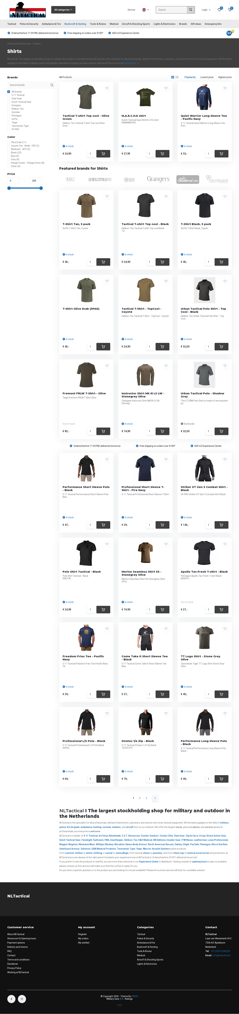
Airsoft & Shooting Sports (136, 24)
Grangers (16, 105)
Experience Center (149, 861)
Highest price (225, 77)
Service (131, 9)
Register (82, 934)
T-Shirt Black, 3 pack (196, 224)
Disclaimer (12, 964)
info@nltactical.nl (222, 955)
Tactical (11, 24)
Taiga (14, 122)
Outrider (15, 112)
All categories (62, 9)
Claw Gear (16, 98)
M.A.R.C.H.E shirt (134, 115)
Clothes (37, 43)
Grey (15, 159)
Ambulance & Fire (51, 24)
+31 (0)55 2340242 (220, 951)
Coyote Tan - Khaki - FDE (25, 145)
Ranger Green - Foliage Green (27, 163)
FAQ (9, 951)
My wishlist (83, 942)
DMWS (135, 996)
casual (109, 853)
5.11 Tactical (17, 95)
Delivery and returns (17, 947)
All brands (16, 91)
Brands (183, 24)
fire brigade (73, 827)
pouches (157, 853)
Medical (114, 24)
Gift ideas (196, 24)
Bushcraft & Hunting (75, 24)
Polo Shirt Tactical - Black (82, 571)
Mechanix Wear (87, 844)
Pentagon (16, 115)
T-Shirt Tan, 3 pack (76, 224)
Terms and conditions (18, 959)
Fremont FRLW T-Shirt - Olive (84, 393)
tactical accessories (198, 853)
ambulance (86, 827)
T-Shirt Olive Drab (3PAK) (81, 308)
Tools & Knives (98, 24)
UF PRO (15, 129)
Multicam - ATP (20, 149)
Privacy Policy (14, 968)
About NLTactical (15, 934)
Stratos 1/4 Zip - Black (138, 741)
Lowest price (206, 77)
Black (16, 152)
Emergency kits (213, 24)
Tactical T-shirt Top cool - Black (145, 224)
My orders (83, 938)
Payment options (16, 942)
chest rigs (178, 853)
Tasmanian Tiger (20, 126)
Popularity (190, 77)
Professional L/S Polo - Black (84, 741)
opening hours (200, 861)
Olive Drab (18, 142)
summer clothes (74, 853)
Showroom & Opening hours (21, 938)
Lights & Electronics (164, 24)
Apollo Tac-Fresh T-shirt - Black (204, 571)
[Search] (191, 10)
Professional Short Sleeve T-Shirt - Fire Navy (143, 489)
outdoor (116, 827)
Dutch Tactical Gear (21, 102)
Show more (130, 63)
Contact (11, 955)
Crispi (202, 835)
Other (15, 166)
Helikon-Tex (17, 108)
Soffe (14, 119)
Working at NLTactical (18, 972)
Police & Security (29, 24)
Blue (15, 156)
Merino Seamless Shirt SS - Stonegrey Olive (141, 573)
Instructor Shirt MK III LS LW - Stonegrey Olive (143, 395)
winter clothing (94, 853)
